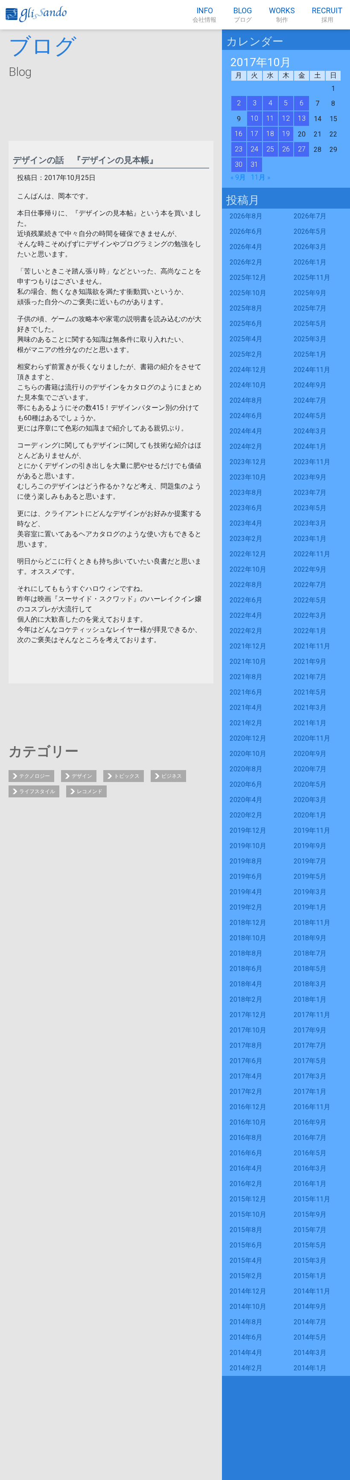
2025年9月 (310, 293)
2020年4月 (246, 800)
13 (302, 118)
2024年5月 (310, 416)
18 (270, 134)
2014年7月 (310, 1322)
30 (238, 164)
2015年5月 (310, 1245)
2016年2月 (246, 1184)
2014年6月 (246, 1337)
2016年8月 (246, 1138)
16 (238, 134)
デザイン (82, 776)
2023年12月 (248, 462)
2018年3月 (310, 984)
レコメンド (89, 791)
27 (302, 149)
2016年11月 (312, 1107)
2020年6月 (246, 784)
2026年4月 (246, 247)
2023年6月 (246, 508)
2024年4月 (246, 431)
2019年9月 (310, 846)
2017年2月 (246, 1091)
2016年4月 (246, 1168)
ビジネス (171, 776)
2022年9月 (310, 569)
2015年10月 (248, 1214)
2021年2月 (246, 723)
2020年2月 (246, 815)
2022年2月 (246, 631)
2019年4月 (246, 892)
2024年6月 (246, 416)
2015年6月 (246, 1245)
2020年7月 (310, 769)
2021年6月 (246, 692)
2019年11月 (312, 830)
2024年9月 (310, 385)
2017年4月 (246, 1076)
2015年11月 (312, 1199)
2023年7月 (310, 492)
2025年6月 (246, 324)
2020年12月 (248, 738)
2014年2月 (246, 1368)
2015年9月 (310, 1214)
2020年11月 (312, 738)
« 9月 (238, 177)
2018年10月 (248, 938)
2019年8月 (246, 861)
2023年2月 (246, 539)
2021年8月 (246, 677)
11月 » (260, 177)
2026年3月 (310, 247)
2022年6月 (246, 600)
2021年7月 (310, 677)
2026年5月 (310, 231)
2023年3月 (310, 523)
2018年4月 (246, 984)
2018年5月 (310, 969)
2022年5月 (310, 600)
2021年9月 (310, 661)
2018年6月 (246, 969)
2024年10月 (248, 385)
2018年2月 (246, 999)
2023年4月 (246, 523)
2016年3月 (310, 1168)
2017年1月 (310, 1091)
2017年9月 (310, 1030)
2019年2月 (246, 907)
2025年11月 (312, 277)
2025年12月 (248, 277)
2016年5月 (310, 1153)
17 (254, 134)
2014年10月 (248, 1307)
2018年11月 (312, 923)
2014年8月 (246, 1322)
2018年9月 (310, 938)
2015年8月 (246, 1230)
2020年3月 (310, 800)
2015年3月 (310, 1260)
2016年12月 (248, 1107)
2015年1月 (310, 1276)
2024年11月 (312, 370)
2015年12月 (248, 1199)
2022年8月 (246, 585)
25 (270, 149)
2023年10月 (248, 477)
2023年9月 (310, 477)
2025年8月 (246, 308)
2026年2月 (246, 262)
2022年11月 (312, 554)
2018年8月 (246, 953)
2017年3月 (310, 1076)
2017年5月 (310, 1061)
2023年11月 (312, 462)
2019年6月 (246, 876)
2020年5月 (310, 784)
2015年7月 (310, 1230)
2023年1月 (310, 539)
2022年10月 (248, 569)
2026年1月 (310, 262)
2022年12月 (248, 554)
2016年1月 (310, 1184)
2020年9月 (310, 754)
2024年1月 (310, 446)
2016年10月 (248, 1122)
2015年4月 (246, 1260)
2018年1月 (310, 999)
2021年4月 (246, 708)
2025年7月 (310, 308)
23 (238, 149)
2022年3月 (310, 615)
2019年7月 (310, 861)
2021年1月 (310, 723)
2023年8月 (246, 492)
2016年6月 (246, 1153)
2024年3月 (310, 431)
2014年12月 (248, 1291)
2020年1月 (310, 815)
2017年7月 (310, 1045)
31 (254, 164)
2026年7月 (310, 216)
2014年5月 (310, 1337)
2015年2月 (246, 1276)
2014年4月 (246, 1353)
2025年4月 (246, 339)
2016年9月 (310, 1122)
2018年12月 (248, 923)
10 (254, 118)
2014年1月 (310, 1368)
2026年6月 (246, 231)
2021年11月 (312, 646)
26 (286, 149)
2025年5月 (310, 324)
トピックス (127, 776)
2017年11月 (312, 1015)
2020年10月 (248, 754)
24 (254, 149)
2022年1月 (310, 631)
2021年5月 (310, 692)
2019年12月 (248, 830)
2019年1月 (310, 907)
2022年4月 (246, 615)
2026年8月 (246, 216)
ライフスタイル (37, 791)
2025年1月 (310, 354)
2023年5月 (310, 508)
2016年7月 (310, 1138)
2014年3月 (310, 1353)
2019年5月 (310, 876)
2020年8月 (246, 769)
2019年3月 (310, 892)
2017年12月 (248, 1015)
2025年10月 (248, 293)
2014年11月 (312, 1291)
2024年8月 (246, 400)
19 (286, 134)
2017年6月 (246, 1061)
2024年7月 (310, 400)
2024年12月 (248, 370)
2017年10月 (248, 1030)
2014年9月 (310, 1307)
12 (286, 118)
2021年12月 (248, 646)
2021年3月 (310, 708)
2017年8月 (246, 1045)
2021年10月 (248, 661)
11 (270, 118)
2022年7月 (310, 585)
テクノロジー (34, 776)
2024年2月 (246, 446)
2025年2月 (246, 354)
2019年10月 (248, 846)
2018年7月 (310, 953)
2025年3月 (310, 339)
